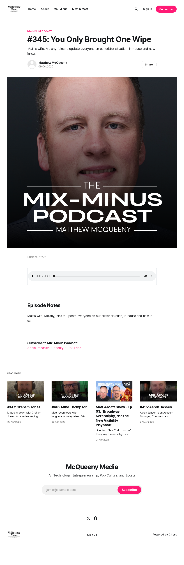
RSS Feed (74, 348)
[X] (88, 518)
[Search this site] (136, 9)
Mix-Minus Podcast (39, 31)
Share (149, 64)
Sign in (147, 9)
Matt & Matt (80, 9)
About (45, 9)
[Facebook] (95, 518)
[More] (95, 9)
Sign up (92, 534)
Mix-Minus (60, 9)
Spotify (58, 348)
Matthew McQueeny (52, 62)
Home (32, 9)
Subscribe (166, 9)
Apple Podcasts (38, 348)
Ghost (173, 534)
